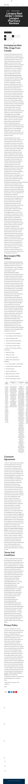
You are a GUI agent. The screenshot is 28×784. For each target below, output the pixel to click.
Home (8, 10)
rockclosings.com (8, 635)
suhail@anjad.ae (10, 770)
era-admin (9, 36)
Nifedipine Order (8, 166)
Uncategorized (15, 10)
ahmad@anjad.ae (10, 772)
